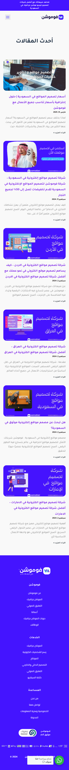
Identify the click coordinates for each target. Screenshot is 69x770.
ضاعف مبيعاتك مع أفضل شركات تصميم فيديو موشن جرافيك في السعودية (34, 5)
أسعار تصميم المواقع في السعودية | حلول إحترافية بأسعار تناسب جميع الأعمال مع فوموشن (37, 102)
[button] (8, 17)
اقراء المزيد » (59, 133)
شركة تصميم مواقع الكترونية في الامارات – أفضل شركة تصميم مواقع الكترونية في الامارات (37, 508)
